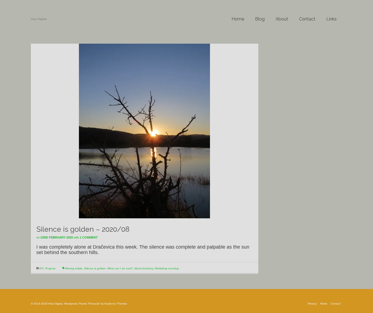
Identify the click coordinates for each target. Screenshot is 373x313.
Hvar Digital (39, 18)
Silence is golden (95, 268)
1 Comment (89, 237)
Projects (50, 268)
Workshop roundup (167, 268)
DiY (42, 268)
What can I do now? (120, 268)
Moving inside (73, 268)
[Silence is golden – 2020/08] (144, 130)
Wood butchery (143, 268)
